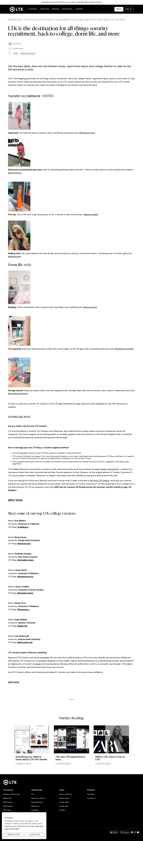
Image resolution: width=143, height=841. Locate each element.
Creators (44, 9)
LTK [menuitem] (32, 794)
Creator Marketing (28, 54)
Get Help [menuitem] (90, 794)
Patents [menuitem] (62, 810)
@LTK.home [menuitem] (7, 802)
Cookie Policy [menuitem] (64, 802)
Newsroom (67, 9)
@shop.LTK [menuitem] (7, 798)
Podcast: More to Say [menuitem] (11, 794)
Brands (55, 9)
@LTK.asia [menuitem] (7, 810)
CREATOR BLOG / (16, 20)
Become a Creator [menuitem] (38, 798)
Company (32, 9)
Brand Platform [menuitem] (37, 802)
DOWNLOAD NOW (19, 417)
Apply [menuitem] (119, 9)
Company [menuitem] (35, 810)
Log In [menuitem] (128, 9)
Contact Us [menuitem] (91, 798)
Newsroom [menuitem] (35, 806)
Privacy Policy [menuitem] (64, 798)
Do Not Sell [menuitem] (63, 806)
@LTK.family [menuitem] (8, 806)
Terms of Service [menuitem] (65, 794)
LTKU (15, 54)
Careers (79, 9)
